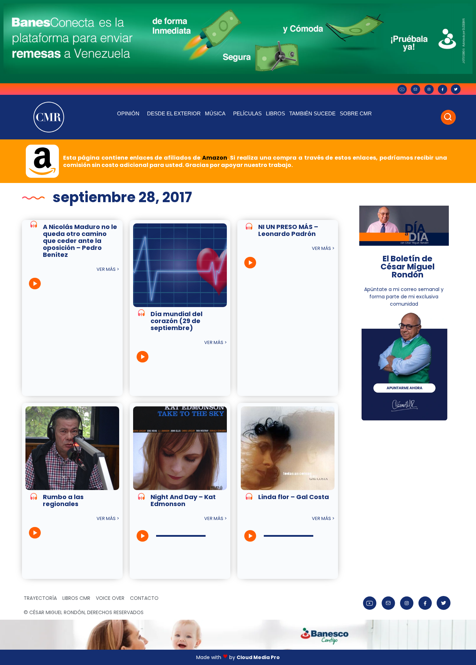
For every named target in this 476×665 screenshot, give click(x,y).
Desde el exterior (174, 113)
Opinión (128, 113)
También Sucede (312, 113)
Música (215, 113)
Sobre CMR (356, 113)
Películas (247, 113)
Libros (275, 113)
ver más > (108, 269)
